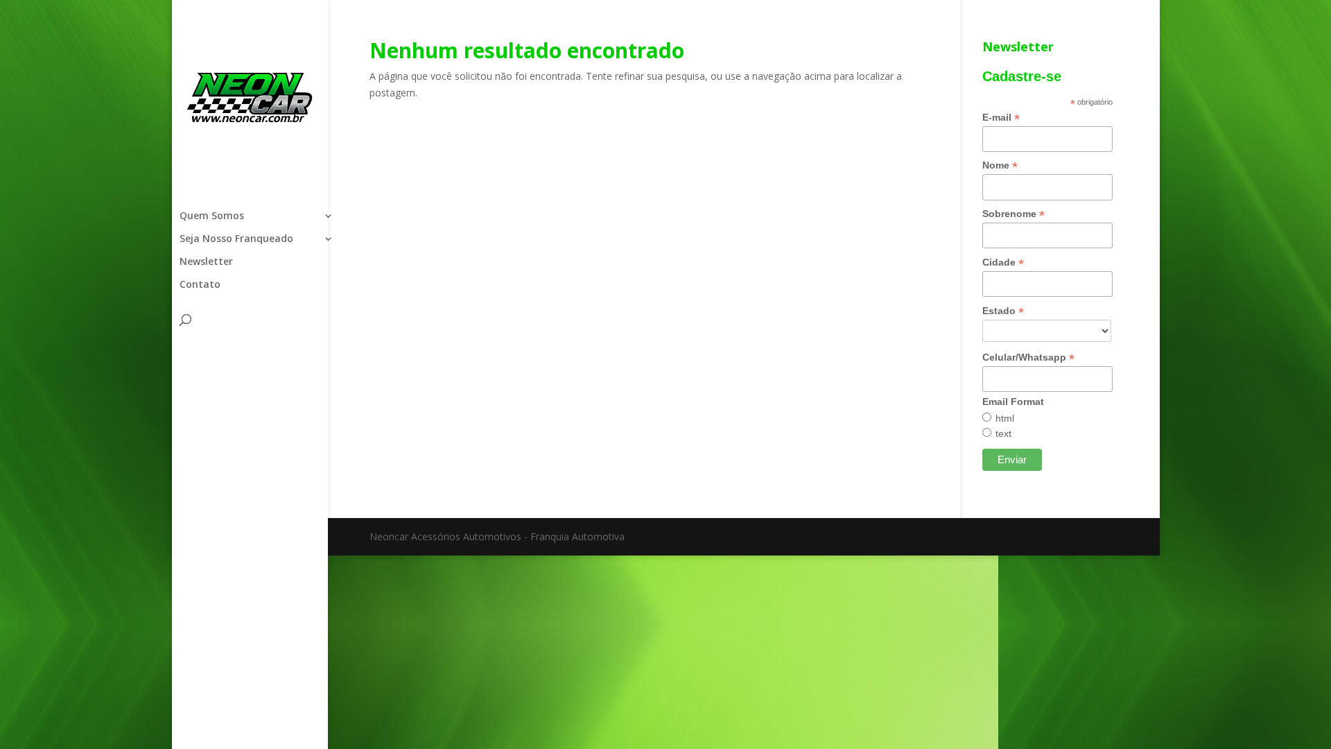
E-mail (1001, 117)
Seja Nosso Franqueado (236, 239)
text (1003, 433)
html (1004, 418)
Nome (1000, 165)
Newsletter (206, 262)
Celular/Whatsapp (1028, 357)
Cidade (1003, 262)
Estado (1003, 311)
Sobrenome (1013, 214)
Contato (200, 285)
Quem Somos (212, 216)
